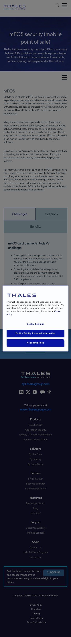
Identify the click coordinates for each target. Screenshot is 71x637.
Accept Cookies (35, 343)
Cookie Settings (35, 324)
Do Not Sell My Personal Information (36, 333)
